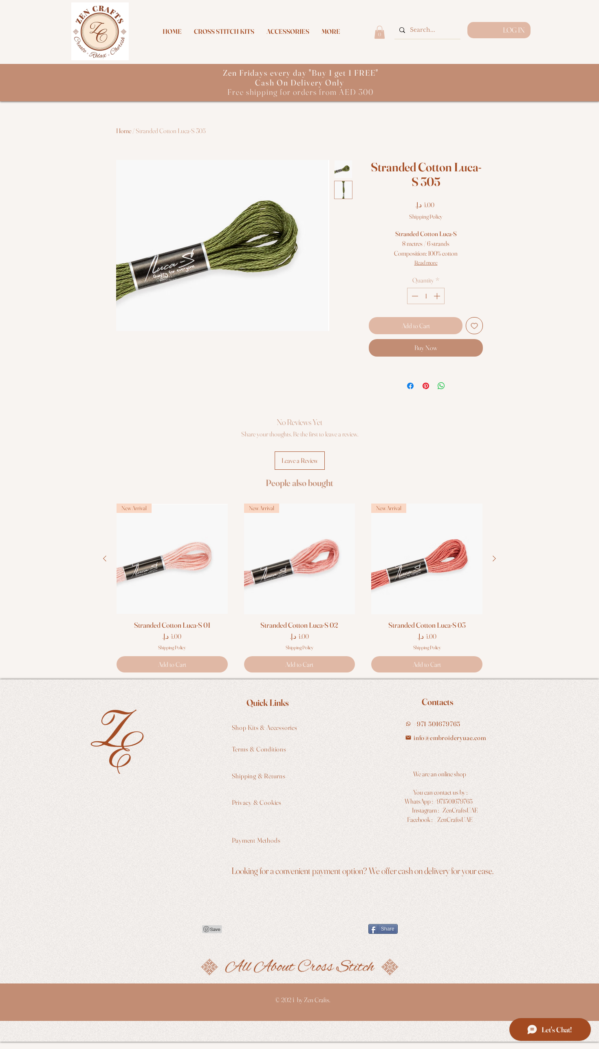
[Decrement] (414, 296)
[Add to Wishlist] (474, 325)
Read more (426, 262)
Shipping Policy (426, 216)
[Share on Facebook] (410, 386)
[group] (299, 588)
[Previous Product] (105, 558)
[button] (330, 31)
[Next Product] (494, 558)
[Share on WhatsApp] (441, 386)
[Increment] (437, 296)
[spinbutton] (426, 296)
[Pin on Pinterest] (426, 386)
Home (123, 131)
